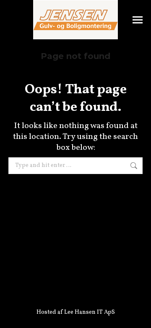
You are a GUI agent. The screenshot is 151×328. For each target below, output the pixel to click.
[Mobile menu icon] (138, 20)
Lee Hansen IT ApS (89, 312)
